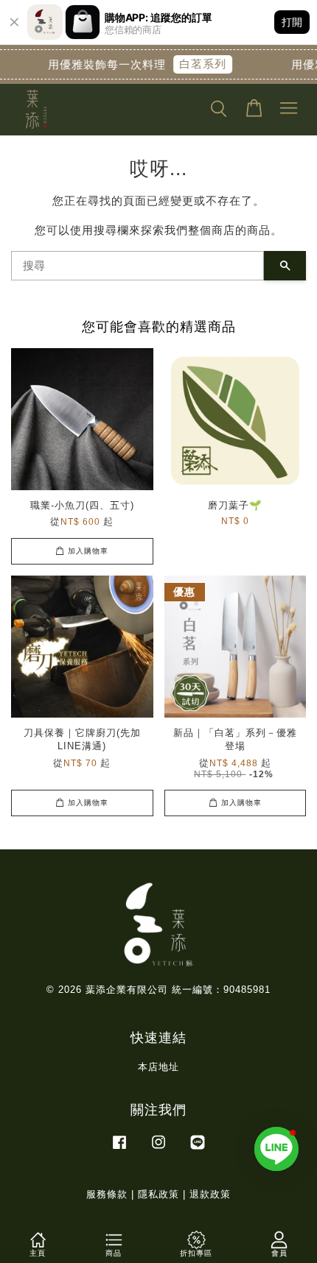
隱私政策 (158, 1194)
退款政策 (210, 1194)
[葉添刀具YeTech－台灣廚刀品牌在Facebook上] (119, 1149)
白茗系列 (198, 63)
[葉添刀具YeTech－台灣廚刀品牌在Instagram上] (158, 1149)
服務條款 (107, 1194)
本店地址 (158, 1066)
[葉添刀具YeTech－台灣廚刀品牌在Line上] (197, 1149)
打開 (292, 21)
